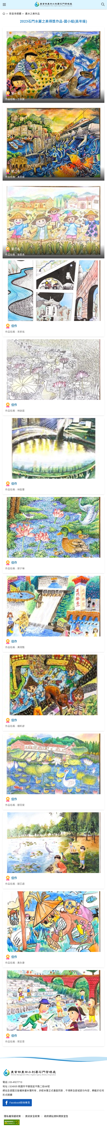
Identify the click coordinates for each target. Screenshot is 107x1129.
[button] (4, 4)
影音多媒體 (15, 13)
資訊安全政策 (32, 1116)
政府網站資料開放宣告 (56, 1116)
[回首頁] (53, 1073)
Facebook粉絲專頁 (20, 1102)
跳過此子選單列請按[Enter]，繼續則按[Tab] (5, 16)
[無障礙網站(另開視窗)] (12, 1122)
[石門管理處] (53, 4)
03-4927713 (15, 1082)
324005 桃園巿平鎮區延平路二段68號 (29, 1086)
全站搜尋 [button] (103, 4)
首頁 (4, 13)
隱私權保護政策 (12, 1116)
